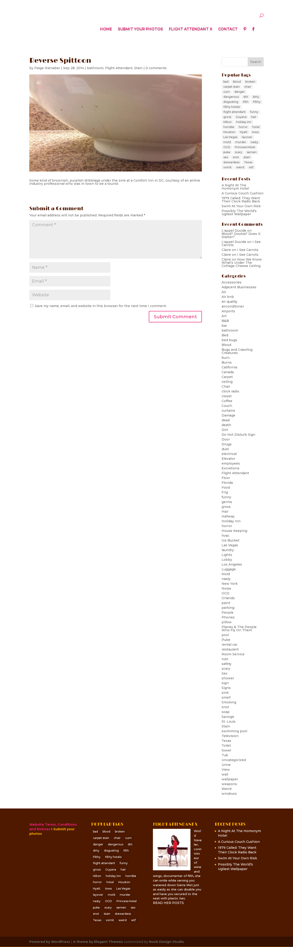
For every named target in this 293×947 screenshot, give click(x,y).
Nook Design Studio (166, 942)
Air (224, 292)
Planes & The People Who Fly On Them (239, 628)
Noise (226, 588)
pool (225, 635)
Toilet (226, 745)
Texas (248, 162)
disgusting (230, 101)
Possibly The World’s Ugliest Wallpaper (239, 212)
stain (247, 157)
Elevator (228, 459)
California (229, 367)
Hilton (227, 122)
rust (225, 659)
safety (226, 664)
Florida (227, 483)
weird (240, 167)
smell (226, 697)
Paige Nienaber (47, 68)
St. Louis (229, 721)
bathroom (95, 68)
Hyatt (243, 132)
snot (236, 157)
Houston (229, 132)
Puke (226, 640)
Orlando (228, 598)
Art (224, 316)
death (226, 425)
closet (227, 396)
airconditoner (233, 306)
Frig (225, 492)
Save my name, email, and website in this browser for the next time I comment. (101, 306)
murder (240, 142)
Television (230, 736)
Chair (226, 386)
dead (226, 420)
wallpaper (230, 779)
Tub (225, 755)
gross (227, 117)
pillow (227, 622)
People (227, 612)
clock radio (230, 391)
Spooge (228, 717)
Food (226, 487)
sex (225, 157)
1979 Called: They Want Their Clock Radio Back (241, 199)
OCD (226, 147)
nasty (254, 142)
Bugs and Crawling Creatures (237, 351)
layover (247, 137)
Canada (228, 372)
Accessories (231, 282)
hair (253, 117)
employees (231, 463)
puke (226, 152)
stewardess (231, 162)
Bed (225, 335)
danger (239, 91)
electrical (229, 454)
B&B (225, 321)
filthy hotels (231, 107)
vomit (227, 167)
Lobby (227, 560)
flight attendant (234, 112)
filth (245, 101)
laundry (228, 550)
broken (250, 81)
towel (226, 750)
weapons (229, 784)
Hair (225, 511)
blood (237, 81)
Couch (227, 406)
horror (243, 127)
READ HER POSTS (168, 903)
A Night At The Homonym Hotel (235, 186)
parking (228, 608)
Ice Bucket (230, 540)
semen (252, 152)
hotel (256, 127)
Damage (228, 415)
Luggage (229, 569)
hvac (225, 535)
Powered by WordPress (49, 942)
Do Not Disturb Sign (238, 435)
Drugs (227, 444)
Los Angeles (232, 564)
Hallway (228, 516)
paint (226, 603)
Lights (227, 555)
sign (225, 683)
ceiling (227, 382)
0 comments (156, 68)
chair (247, 86)
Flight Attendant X (190, 29)
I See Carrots (247, 250)
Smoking (229, 702)
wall (225, 774)
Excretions (230, 468)
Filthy (256, 101)
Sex (225, 673)
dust (225, 449)
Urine (226, 765)
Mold (226, 574)
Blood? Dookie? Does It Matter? (241, 235)
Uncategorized (234, 760)
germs (227, 502)
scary (238, 152)
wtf (251, 167)
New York (230, 584)
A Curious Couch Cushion (242, 193)
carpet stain (231, 86)
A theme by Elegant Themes (98, 942)
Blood (226, 345)
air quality (229, 301)
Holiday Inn (231, 521)
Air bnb (228, 297)
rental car (229, 644)
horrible (228, 127)
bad (225, 81)
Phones (228, 617)
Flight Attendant (119, 68)
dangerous (231, 96)
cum (226, 91)
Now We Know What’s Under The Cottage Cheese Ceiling (242, 262)
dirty (256, 96)
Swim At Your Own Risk (241, 206)
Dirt (225, 430)
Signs (226, 688)
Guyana (241, 117)
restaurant (230, 649)
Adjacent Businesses (239, 287)
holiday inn (243, 122)
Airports (228, 311)
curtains (228, 410)
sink (225, 693)
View (226, 769)
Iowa (255, 132)
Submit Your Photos (140, 29)
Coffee (227, 401)
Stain (138, 68)
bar (224, 326)
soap (226, 712)
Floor (226, 478)
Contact (228, 29)
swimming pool (234, 731)
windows (229, 794)
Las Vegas (230, 137)
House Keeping (234, 531)
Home (106, 29)
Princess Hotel (245, 147)
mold (227, 142)
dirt (245, 96)
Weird (226, 789)
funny (254, 112)
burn (226, 358)
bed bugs (229, 340)
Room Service (233, 654)
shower (228, 678)
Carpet (227, 377)
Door (226, 439)
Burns (227, 362)
